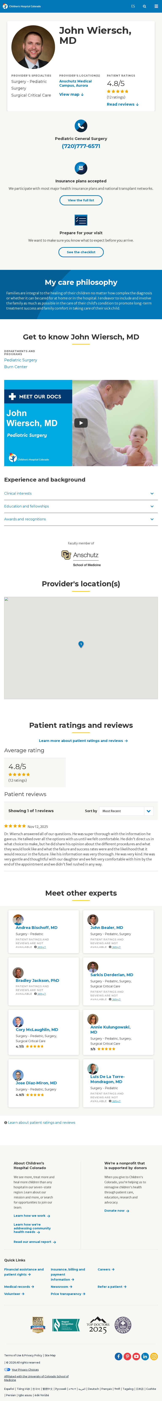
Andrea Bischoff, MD (37, 927)
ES (135, 6)
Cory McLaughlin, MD (37, 1029)
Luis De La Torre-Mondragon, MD (107, 1079)
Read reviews (120, 104)
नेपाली (117, 1388)
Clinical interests (17, 493)
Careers (104, 1269)
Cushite (151, 1388)
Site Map (50, 1355)
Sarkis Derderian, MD (111, 975)
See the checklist (81, 252)
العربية (81, 1388)
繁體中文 (48, 1388)
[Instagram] (154, 1356)
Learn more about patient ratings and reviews (81, 741)
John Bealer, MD (106, 927)
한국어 (36, 1388)
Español (9, 1388)
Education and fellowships (26, 506)
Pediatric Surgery (20, 360)
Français (106, 1388)
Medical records (17, 1287)
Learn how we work (29, 1216)
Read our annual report (32, 1242)
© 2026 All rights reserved (23, 1362)
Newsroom (59, 1287)
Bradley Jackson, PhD (37, 980)
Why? (41, 947)
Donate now (114, 1211)
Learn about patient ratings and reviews (41, 1123)
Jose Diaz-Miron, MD (36, 1083)
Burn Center (15, 367)
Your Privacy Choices (25, 1369)
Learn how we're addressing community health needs (32, 1228)
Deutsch (93, 1388)
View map (69, 94)
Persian (11, 1395)
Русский (60, 1388)
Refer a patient (110, 1287)
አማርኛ (72, 1388)
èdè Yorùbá (42, 1395)
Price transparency (66, 1294)
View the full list (81, 200)
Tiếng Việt (23, 1388)
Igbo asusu (25, 1395)
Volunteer (12, 1294)
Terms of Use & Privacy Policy (23, 1355)
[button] (81, 644)
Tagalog (128, 1388)
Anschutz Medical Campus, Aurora (75, 83)
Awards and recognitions (25, 519)
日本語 (140, 1388)
